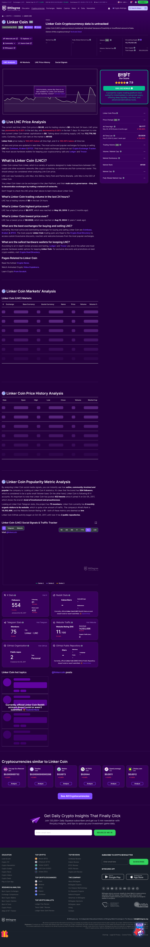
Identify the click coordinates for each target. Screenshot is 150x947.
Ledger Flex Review (42, 904)
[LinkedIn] (120, 888)
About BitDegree (74, 881)
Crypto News (23, 263)
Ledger (72, 151)
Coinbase (14, 148)
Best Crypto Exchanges (10, 891)
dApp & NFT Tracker (9, 911)
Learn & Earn (6, 859)
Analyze (14, 784)
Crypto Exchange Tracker (84, 148)
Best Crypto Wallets (9, 898)
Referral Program (74, 894)
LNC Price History (43, 62)
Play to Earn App (7, 882)
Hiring (70, 907)
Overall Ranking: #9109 (10, 27)
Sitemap (105, 935)
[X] (103, 888)
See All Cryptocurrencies (75, 796)
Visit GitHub (42, 646)
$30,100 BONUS (122, 88)
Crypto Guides (7, 868)
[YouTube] (112, 888)
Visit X (44, 595)
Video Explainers (31, 267)
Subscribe (138, 862)
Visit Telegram (41, 622)
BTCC (31, 148)
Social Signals (61, 62)
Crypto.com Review (75, 872)
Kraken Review (73, 862)
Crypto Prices (6, 907)
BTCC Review (73, 865)
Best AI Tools (6, 904)
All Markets (25, 62)
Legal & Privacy (115, 935)
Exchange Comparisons (10, 894)
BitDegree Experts (75, 885)
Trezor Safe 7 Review (42, 907)
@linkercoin (11, 532)
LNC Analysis (9, 62)
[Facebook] (116, 888)
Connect (143, 2)
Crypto (8, 16)
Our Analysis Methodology (77, 888)
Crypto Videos (7, 875)
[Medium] (124, 888)
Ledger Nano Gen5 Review (44, 910)
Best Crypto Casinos (9, 901)
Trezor (84, 151)
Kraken (22, 148)
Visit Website (91, 622)
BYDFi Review (73, 868)
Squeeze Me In (104, 832)
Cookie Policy (127, 935)
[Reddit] (133, 888)
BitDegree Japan (74, 904)
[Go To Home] (3, 16)
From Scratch (20, 271)
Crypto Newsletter (8, 865)
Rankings (17, 16)
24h (107, 40)
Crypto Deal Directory (80, 233)
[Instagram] (129, 888)
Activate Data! (76, 32)
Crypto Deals (6, 878)
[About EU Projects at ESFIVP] (110, 904)
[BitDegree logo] (9, 920)
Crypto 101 (5, 862)
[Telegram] (108, 888)
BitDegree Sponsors (75, 901)
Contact (71, 911)
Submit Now (86, 613)
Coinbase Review (74, 859)
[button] (100, 2)
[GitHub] (137, 888)
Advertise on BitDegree (76, 898)
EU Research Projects (76, 891)
